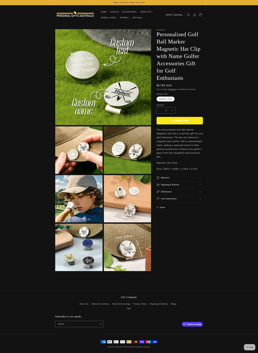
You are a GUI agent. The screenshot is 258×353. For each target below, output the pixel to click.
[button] (129, 12)
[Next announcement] (202, 2)
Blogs (173, 304)
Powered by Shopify (142, 347)
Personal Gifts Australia (124, 347)
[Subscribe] (100, 324)
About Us (84, 304)
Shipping (172, 89)
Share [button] (162, 207)
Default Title (165, 99)
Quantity (160, 105)
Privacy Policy (140, 304)
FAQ (129, 308)
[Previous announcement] (56, 2)
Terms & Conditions (100, 304)
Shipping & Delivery (159, 304)
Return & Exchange (121, 304)
